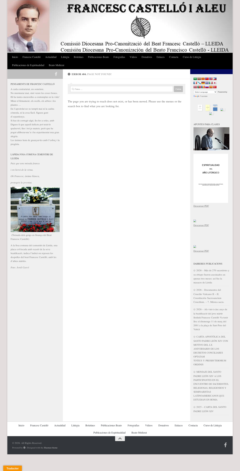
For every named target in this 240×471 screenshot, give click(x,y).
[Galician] (199, 83)
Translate (204, 96)
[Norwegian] (195, 87)
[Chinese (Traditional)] (207, 78)
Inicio (15, 57)
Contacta (173, 57)
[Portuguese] (199, 87)
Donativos (147, 57)
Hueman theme (50, 447)
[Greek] (207, 83)
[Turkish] (215, 87)
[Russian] (207, 87)
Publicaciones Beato (98, 57)
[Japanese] (215, 83)
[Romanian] (203, 87)
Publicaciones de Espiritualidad (28, 65)
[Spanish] (211, 87)
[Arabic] (195, 78)
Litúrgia (65, 57)
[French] (195, 83)
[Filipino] (215, 78)
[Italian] (211, 83)
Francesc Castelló (32, 57)
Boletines (78, 57)
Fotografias (119, 57)
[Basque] (199, 78)
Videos (133, 57)
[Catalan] (203, 78)
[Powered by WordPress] (24, 448)
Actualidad (50, 57)
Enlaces (161, 57)
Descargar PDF (201, 205)
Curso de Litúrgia (192, 57)
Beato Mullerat (56, 65)
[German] (203, 83)
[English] (211, 78)
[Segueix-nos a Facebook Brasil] (56, 74)
